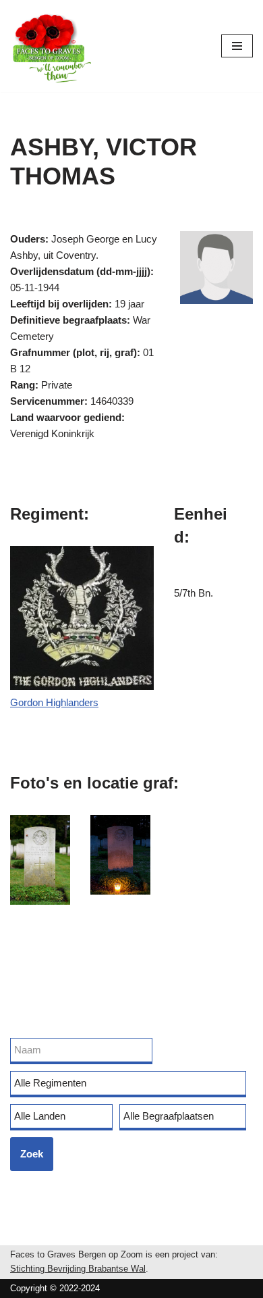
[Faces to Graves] (50, 45)
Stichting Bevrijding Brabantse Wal (78, 1269)
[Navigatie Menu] (237, 45)
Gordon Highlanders (54, 702)
